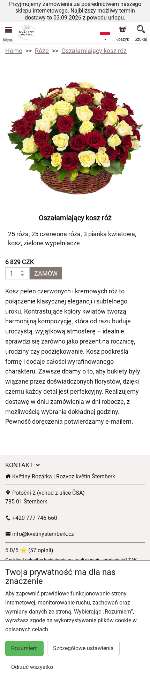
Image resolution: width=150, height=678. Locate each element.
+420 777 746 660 (34, 518)
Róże (42, 50)
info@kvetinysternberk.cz (42, 534)
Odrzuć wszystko (32, 667)
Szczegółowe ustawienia (83, 648)
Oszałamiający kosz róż (94, 50)
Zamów (46, 273)
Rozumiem (24, 648)
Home (13, 50)
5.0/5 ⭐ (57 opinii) (29, 550)
